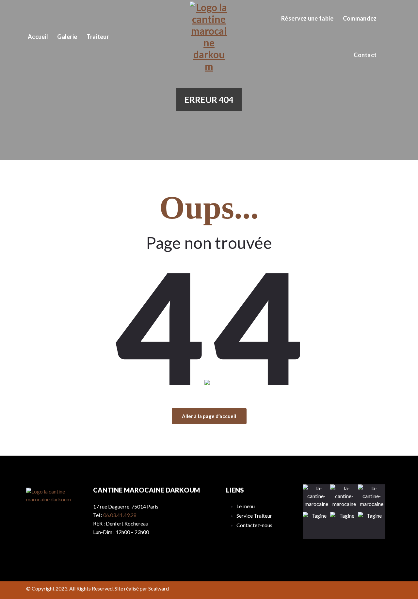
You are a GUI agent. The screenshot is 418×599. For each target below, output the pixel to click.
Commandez (360, 18)
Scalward (158, 588)
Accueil (38, 36)
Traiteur (98, 36)
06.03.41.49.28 (120, 515)
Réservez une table (307, 18)
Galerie (67, 36)
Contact (365, 54)
